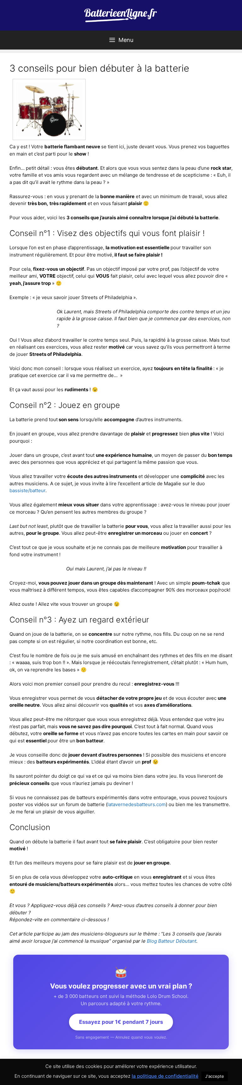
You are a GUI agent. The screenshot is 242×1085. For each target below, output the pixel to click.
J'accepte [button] (214, 1076)
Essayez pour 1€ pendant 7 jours (121, 1022)
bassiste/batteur (27, 490)
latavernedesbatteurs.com (136, 804)
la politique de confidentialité (165, 1076)
